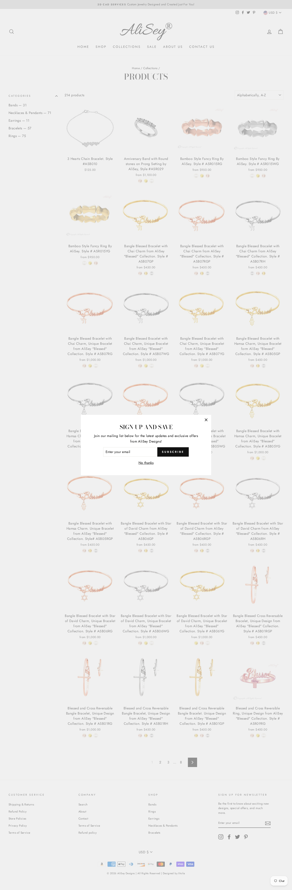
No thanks (146, 462)
